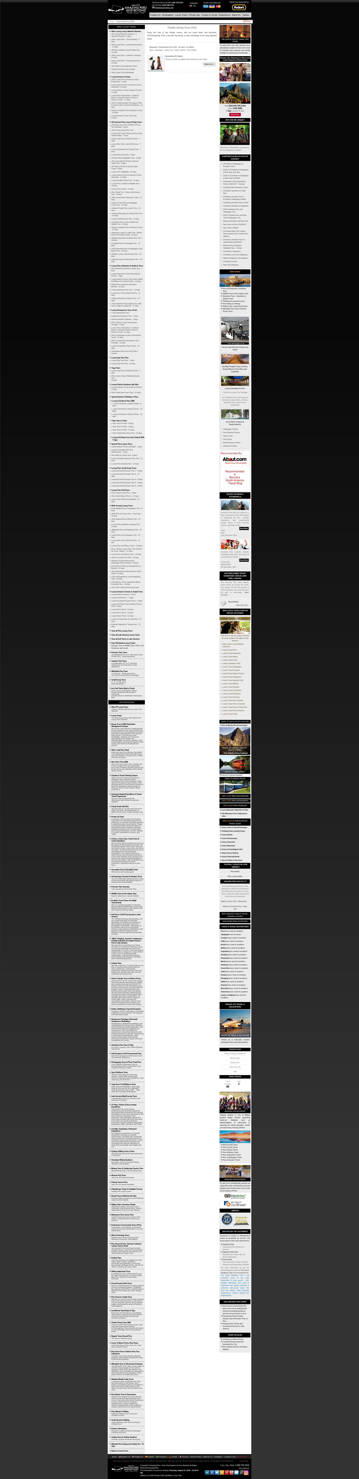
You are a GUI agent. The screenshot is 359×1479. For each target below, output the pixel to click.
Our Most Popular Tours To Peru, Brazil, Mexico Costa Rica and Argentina (235, 369)
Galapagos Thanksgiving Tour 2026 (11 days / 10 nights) (171, 47)
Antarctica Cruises (230, 446)
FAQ (235, 1072)
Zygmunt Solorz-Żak (234, 1254)
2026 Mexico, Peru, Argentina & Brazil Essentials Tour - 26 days (125, 583)
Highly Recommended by (239, 2)
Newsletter (233, 601)
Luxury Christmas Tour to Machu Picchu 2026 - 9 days (126, 605)
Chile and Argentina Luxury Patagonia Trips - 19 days (126, 578)
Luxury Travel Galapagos (232, 667)
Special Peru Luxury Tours (121, 444)
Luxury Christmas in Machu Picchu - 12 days (127, 415)
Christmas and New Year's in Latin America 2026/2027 (234, 241)
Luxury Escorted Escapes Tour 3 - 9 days (126, 479)
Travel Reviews (227, 1461)
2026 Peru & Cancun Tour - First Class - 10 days (126, 515)
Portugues (163, 1457)
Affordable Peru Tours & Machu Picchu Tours (234, 310)
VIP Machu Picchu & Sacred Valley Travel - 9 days (124, 168)
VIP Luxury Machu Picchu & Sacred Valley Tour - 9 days (124, 162)
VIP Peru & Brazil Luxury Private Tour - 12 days (126, 51)
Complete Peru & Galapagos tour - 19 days (125, 244)
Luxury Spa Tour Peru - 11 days (123, 364)
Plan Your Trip (235, 1067)
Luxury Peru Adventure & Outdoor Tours (127, 266)
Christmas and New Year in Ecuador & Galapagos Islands (234, 198)
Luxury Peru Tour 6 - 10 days (122, 609)
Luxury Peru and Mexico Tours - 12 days (126, 546)
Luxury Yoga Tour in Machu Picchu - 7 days (125, 140)
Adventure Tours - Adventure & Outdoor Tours (234, 297)
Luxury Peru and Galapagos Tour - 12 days (125, 536)
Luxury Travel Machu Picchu (233, 674)
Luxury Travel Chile (229, 660)
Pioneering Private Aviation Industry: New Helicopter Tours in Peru (235, 1318)
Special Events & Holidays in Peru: (124, 397)
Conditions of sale (138, 1461)
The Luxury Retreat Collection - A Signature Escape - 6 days (123, 35)
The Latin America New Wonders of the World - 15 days (126, 572)
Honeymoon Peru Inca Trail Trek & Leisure (124, 352)
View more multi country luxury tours (125, 587)
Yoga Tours (115, 368)
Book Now (235, 115)
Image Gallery (203, 1461)
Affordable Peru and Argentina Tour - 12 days (126, 531)
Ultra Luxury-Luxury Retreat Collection (126, 31)
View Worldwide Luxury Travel (127, 645)
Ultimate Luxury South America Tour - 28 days (126, 260)
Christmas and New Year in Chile (235, 203)
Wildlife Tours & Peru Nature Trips (235, 294)
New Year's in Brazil (230, 228)
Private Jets (194, 15)
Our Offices (150, 1461)
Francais (185, 1457)
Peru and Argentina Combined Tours (234, 290)
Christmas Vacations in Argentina (235, 206)
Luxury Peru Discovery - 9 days (123, 155)
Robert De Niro (233, 1246)
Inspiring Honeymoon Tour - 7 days (124, 316)
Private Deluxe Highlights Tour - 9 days (126, 158)
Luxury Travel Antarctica (231, 694)
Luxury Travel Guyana (230, 687)
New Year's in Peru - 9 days (123, 427)
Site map (171, 1461)
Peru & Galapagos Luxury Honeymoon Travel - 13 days (126, 336)
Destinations (167, 15)
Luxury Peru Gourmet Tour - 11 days (125, 464)
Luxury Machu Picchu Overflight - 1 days (126, 447)
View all (242, 184)
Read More (244, 528)
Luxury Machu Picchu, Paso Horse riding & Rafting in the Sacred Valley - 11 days (126, 280)
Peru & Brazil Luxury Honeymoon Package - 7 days (124, 324)
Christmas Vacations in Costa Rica (234, 192)
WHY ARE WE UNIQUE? (235, 120)
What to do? (235, 1063)
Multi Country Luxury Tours (122, 506)
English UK (139, 1457)
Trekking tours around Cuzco (234, 301)
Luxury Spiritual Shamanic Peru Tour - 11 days (127, 460)
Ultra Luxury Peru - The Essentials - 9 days (125, 40)
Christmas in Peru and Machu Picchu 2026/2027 (234, 183)
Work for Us (207, 1457)
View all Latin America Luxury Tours (125, 635)
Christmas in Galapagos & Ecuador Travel (233, 165)
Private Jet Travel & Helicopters (235, 1005)
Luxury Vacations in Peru (235, 388)
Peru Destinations (235, 796)
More (247, 592)
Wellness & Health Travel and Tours (235, 40)
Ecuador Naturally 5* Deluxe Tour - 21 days (125, 625)
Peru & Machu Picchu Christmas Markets (235, 1348)
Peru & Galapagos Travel (232, 1157)
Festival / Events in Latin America (235, 866)
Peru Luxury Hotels (235, 876)
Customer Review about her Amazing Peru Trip (233, 1343)
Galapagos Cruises (230, 429)
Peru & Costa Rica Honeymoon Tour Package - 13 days (125, 342)
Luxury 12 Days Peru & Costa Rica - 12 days (126, 620)
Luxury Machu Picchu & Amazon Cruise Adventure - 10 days (126, 86)
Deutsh (174, 1457)
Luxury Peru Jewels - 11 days (122, 189)
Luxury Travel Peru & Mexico (233, 711)
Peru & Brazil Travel (230, 1150)
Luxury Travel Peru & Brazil (232, 700)
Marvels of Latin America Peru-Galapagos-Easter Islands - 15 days (124, 562)
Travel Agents (215, 1461)
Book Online (242, 1457)
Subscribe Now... (242, 605)
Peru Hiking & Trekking (231, 304)
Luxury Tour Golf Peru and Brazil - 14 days (125, 500)
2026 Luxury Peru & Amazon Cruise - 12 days (126, 199)
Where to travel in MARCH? (235, 1054)
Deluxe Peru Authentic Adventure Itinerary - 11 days (124, 286)
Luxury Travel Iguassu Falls (232, 680)
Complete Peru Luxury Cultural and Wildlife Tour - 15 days (124, 223)
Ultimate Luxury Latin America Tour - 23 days (126, 255)
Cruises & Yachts (210, 15)
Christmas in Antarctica (232, 251)
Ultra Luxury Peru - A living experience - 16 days (126, 62)
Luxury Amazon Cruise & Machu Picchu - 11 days (126, 91)
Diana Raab (236, 1262)
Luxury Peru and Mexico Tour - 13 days (126, 554)
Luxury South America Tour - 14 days (125, 219)
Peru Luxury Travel (126, 27)
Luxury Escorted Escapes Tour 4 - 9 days (126, 483)
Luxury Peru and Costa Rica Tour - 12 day (125, 541)
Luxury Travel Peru (229, 650)
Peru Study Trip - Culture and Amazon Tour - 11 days (125, 193)
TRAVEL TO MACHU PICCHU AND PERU (235, 722)
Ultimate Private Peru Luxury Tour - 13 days (125, 209)
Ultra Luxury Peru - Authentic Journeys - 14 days (126, 56)
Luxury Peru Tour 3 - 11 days (122, 613)
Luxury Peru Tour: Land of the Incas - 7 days (126, 145)
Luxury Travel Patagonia (231, 677)
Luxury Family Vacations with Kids (124, 384)
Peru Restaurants (235, 801)
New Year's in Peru (119, 421)
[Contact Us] (153, 8)
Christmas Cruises (230, 261)
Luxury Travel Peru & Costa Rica (234, 707)
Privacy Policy (196, 1457)
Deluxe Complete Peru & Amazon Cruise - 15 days (126, 111)
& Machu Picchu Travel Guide (235, 822)
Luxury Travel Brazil (230, 657)
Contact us (126, 1461)
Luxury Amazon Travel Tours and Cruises (123, 117)
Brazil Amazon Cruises (232, 443)
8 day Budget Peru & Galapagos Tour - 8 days (126, 509)
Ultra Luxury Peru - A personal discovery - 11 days (126, 46)
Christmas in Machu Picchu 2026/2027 (235, 157)
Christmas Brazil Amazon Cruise (235, 187)
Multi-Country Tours (230, 1145)
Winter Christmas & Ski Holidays (235, 258)
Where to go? (235, 1058)
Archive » (225, 595)
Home (112, 21)
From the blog (235, 1335)
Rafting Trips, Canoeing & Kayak (235, 306)
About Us (236, 15)
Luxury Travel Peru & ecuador (233, 704)
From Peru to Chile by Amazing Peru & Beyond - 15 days (126, 567)
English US (125, 1457)
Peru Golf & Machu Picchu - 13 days (125, 496)
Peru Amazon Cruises (231, 433)
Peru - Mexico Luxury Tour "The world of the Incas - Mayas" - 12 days (126, 550)
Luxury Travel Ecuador (231, 670)
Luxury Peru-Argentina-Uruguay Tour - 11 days (126, 525)
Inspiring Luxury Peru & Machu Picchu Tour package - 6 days (126, 126)
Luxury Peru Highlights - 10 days (123, 172)
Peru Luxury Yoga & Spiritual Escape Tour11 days (125, 378)
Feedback (218, 1457)
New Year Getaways (231, 265)
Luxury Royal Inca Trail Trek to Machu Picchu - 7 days (125, 275)
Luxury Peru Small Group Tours (123, 468)
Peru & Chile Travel (230, 1147)
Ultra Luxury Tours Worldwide (122, 73)
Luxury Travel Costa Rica (232, 690)
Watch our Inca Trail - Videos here (234, 901)
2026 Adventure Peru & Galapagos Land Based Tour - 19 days (126, 250)
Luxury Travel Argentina (231, 653)
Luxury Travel (181, 15)
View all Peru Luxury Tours (122, 631)
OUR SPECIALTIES (126, 702)
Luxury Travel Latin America (235, 619)
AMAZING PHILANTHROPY (235, 1111)
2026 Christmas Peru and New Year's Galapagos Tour (235, 216)
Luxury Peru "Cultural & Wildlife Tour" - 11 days (126, 185)
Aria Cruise (227, 439)
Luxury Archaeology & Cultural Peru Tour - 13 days (126, 215)
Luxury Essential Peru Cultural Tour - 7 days (126, 150)
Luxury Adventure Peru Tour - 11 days (125, 290)
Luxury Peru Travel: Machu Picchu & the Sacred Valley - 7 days (126, 134)
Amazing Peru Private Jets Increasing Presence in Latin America (233, 1326)
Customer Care (230, 1457)
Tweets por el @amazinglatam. (231, 775)
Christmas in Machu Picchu (233, 1339)
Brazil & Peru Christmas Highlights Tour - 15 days (232, 247)
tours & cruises (231, 934)
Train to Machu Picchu (235, 779)
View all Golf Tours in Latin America (125, 639)
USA (194, 6)
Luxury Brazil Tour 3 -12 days (122, 616)
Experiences (225, 15)
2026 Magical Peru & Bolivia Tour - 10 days (125, 520)
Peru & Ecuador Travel (231, 1160)
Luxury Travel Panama (231, 697)
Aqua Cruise (228, 436)
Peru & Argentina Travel (232, 1155)
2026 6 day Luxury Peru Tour (122, 130)
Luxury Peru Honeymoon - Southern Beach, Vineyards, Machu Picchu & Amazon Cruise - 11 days (125, 98)
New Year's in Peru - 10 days (123, 430)
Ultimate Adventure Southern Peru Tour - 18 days (126, 239)
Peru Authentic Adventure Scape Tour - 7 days (126, 270)
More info (208, 64)
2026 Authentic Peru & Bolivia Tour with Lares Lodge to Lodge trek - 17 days (126, 305)
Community (244, 1461)
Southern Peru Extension (235, 921)
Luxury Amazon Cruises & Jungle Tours (127, 592)
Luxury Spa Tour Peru (120, 358)
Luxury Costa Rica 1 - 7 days (122, 598)
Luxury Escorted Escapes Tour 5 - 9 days (126, 486)
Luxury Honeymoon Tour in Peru (124, 310)
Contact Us (155, 15)
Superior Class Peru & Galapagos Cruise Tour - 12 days (124, 204)
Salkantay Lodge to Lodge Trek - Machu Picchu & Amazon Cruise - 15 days (126, 234)
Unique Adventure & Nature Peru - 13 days (125, 299)
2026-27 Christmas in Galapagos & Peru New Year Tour (235, 171)
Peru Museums (235, 806)
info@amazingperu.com (164, 8)
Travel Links (180, 1461)
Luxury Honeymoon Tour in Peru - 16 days (125, 347)
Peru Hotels (235, 872)
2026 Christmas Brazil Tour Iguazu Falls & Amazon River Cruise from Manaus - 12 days (127, 105)
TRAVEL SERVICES (235, 1077)
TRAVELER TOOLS (235, 1049)
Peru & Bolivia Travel (231, 1152)
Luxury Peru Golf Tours (120, 490)
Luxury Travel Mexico (230, 684)
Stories (246, 15)
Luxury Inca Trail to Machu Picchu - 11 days (125, 294)
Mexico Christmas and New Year (235, 221)
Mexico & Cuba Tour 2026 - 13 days (125, 558)
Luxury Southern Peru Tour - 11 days (125, 180)
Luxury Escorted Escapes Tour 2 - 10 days (125, 475)
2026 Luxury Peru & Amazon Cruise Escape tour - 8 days (125, 81)
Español (151, 1457)
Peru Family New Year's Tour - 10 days (126, 393)
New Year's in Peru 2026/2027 (234, 224)
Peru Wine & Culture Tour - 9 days (124, 455)
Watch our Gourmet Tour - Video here (235, 907)
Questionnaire (161, 1461)
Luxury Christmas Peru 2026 (123, 401)
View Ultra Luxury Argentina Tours (124, 66)
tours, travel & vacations (232, 931)
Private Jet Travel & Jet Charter (123, 69)
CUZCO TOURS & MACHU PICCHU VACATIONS (235, 612)
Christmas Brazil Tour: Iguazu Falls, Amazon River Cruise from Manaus (235, 233)
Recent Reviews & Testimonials (235, 495)
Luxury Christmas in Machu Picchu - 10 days (127, 410)
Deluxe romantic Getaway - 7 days (124, 319)
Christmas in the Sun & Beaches (235, 255)
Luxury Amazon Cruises (120, 77)
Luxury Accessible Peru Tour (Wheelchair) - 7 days (122, 451)
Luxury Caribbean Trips (231, 663)
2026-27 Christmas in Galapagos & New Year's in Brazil (235, 177)
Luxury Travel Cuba (229, 714)
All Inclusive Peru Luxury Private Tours (126, 122)
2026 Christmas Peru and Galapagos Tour (233, 210)
